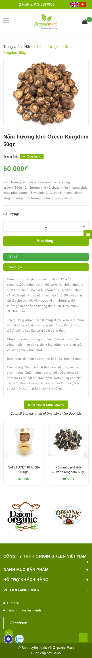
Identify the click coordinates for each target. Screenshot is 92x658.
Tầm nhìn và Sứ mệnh (24, 610)
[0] (85, 22)
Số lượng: (11, 214)
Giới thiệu (14, 603)
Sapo (56, 653)
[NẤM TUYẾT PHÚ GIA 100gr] (24, 441)
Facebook (18, 623)
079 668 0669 (44, 4)
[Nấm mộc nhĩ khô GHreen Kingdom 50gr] (68, 441)
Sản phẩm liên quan (46, 405)
